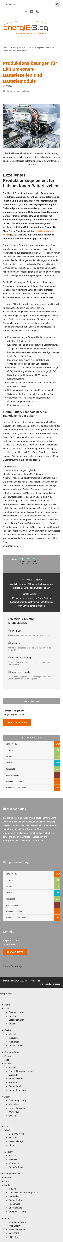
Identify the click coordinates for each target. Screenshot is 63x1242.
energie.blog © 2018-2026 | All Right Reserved (21, 981)
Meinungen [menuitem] (14, 1041)
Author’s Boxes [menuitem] (16, 1045)
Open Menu (56, 27)
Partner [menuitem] (7, 1056)
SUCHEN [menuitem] (13, 1115)
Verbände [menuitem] (13, 1075)
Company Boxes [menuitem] (12, 1052)
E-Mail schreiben (17, 722)
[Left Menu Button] (0, 989)
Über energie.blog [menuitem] (17, 1100)
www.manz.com (10, 546)
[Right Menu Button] (0, 997)
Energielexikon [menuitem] (16, 1078)
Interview (9, 750)
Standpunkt (10, 769)
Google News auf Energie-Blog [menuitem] (23, 1071)
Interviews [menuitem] (14, 1038)
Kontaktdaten (15, 952)
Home (5, 48)
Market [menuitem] (7, 1063)
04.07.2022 (7, 86)
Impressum (44, 984)
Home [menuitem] (7, 1004)
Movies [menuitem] (12, 1067)
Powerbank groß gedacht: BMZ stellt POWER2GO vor (29, 635)
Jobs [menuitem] (6, 1060)
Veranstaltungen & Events (16, 788)
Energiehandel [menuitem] (15, 1086)
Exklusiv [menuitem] (8, 1030)
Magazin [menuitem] (13, 1034)
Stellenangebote (12, 775)
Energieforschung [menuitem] (17, 1090)
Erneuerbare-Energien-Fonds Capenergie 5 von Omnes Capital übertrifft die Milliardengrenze (30, 678)
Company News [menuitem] (16, 1012)
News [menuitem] (7, 1008)
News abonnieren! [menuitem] (17, 1108)
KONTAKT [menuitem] (14, 1112)
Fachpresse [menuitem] (14, 1082)
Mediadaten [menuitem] (14, 1104)
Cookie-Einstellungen (13, 966)
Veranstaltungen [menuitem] (16, 1020)
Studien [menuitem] (12, 1023)
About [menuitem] (7, 1096)
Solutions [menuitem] (13, 1016)
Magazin (9, 756)
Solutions (26, 91)
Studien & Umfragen (14, 782)
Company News (17, 48)
